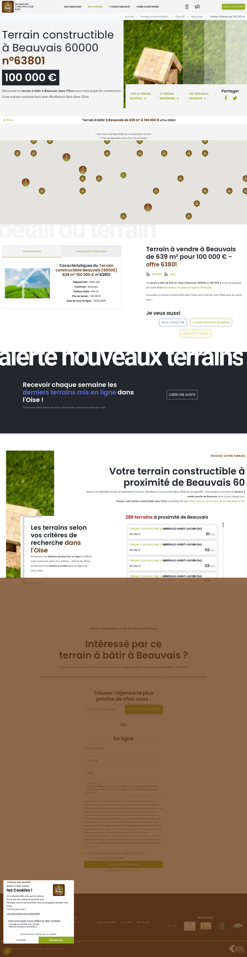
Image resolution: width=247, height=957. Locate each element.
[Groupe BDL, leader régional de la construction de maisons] (236, 949)
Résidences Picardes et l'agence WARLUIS (187, 287)
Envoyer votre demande (123, 864)
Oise (172, 274)
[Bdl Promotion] (173, 926)
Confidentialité (129, 871)
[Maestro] (206, 926)
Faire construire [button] (148, 6)
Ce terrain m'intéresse (167, 96)
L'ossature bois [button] (119, 6)
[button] (187, 6)
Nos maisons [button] (72, 6)
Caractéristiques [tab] (32, 251)
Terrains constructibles (154, 16)
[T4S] (238, 926)
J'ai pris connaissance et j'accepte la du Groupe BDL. (118, 856)
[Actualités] (197, 6)
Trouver (143, 709)
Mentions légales (106, 922)
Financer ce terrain (195, 333)
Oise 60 (180, 16)
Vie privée (126, 922)
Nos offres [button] (95, 6)
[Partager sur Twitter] (234, 98)
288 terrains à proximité (199, 96)
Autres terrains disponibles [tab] (91, 251)
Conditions (139, 871)
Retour (10, 120)
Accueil (129, 16)
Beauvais (197, 16)
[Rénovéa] (190, 926)
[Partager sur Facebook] (225, 98)
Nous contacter (233, 6)
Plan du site (143, 922)
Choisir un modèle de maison (211, 322)
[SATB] (222, 926)
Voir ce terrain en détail (140, 96)
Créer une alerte (182, 394)
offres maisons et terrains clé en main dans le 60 (216, 501)
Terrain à (166, 528)
